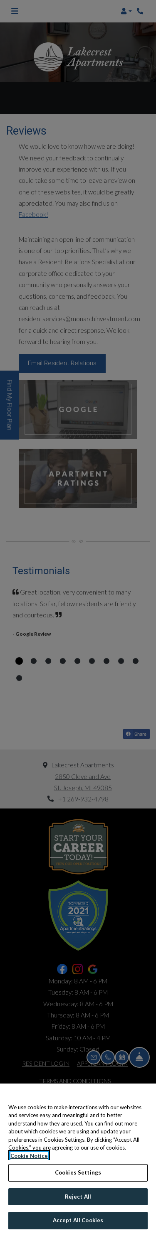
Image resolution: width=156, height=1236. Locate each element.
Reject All (78, 1196)
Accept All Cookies (78, 1220)
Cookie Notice (29, 1155)
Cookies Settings (78, 1172)
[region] (78, 1160)
